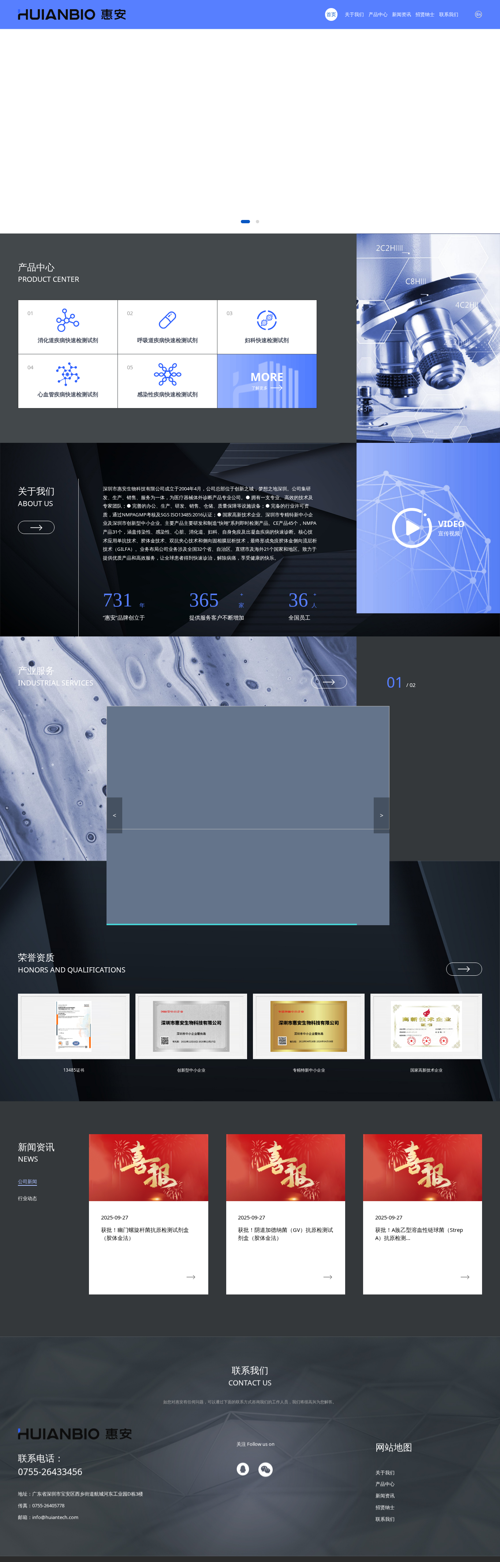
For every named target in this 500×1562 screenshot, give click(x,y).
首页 (331, 14)
